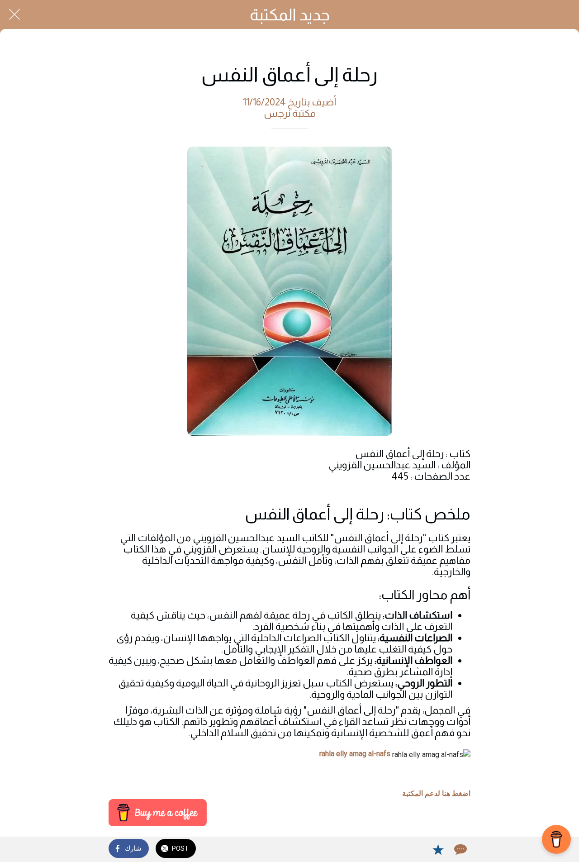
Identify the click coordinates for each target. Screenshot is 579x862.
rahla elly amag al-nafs (354, 753)
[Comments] (459, 849)
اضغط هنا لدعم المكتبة (436, 793)
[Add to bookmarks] (438, 849)
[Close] (14, 14)
